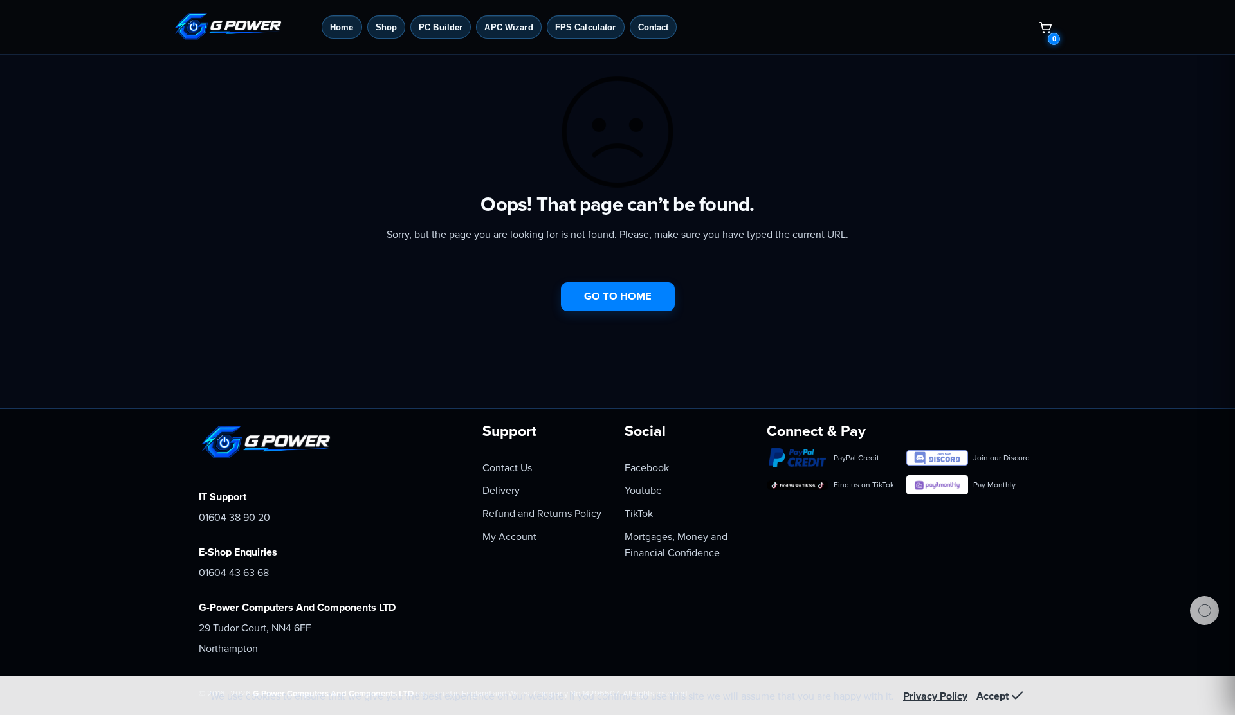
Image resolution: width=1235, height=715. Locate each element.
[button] (1045, 27)
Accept (992, 696)
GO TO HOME (618, 296)
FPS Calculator (585, 27)
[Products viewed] (1204, 610)
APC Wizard (508, 27)
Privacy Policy (935, 696)
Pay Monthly (994, 484)
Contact (653, 27)
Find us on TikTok (864, 484)
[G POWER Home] (242, 27)
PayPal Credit (856, 457)
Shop (387, 27)
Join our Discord (1001, 457)
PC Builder (440, 27)
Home (342, 27)
